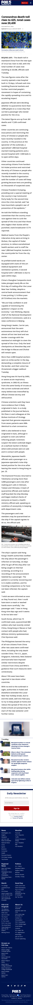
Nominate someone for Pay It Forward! (20, 893)
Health (3, 853)
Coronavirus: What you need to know (12, 50)
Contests (17, 928)
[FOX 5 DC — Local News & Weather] (6, 3)
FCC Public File (19, 930)
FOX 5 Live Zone (6, 923)
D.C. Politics (18, 866)
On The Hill (4, 919)
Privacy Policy (18, 816)
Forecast (17, 833)
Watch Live (24, 3)
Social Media (18, 926)
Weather (18, 830)
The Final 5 (4, 917)
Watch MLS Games (4, 976)
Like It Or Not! (5, 915)
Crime (3, 845)
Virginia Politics (19, 870)
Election (17, 872)
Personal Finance (6, 855)
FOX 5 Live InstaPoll (18, 907)
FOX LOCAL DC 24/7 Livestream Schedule (6, 898)
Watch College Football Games (5, 950)
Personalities (18, 920)
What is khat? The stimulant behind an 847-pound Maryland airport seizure (21, 754)
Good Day (19, 883)
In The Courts (5, 921)
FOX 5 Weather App (19, 843)
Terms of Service (17, 818)
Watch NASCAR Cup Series (5, 957)
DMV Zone (4, 913)
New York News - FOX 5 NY (6, 869)
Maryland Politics (20, 868)
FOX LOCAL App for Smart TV (19, 915)
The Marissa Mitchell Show (5, 909)
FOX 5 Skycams (19, 835)
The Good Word (6, 925)
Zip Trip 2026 (19, 897)
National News (5, 843)
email (24, 985)
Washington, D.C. (6, 833)
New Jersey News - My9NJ (6, 877)
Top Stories (4, 859)
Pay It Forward (19, 890)
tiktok (21, 985)
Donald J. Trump (19, 876)
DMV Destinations (20, 887)
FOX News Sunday (6, 857)
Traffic (17, 837)
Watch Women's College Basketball (6, 968)
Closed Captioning (20, 938)
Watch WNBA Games (5, 972)
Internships (18, 934)
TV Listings (4, 885)
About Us (18, 905)
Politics (18, 864)
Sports (3, 847)
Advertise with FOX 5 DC (20, 911)
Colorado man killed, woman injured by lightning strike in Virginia (21, 780)
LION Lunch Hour (20, 885)
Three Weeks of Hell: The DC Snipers (5, 928)
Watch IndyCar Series (5, 961)
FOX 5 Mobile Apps (20, 924)
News (12, 26)
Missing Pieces (5, 932)
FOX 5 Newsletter (20, 922)
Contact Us (18, 918)
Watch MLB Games (4, 954)
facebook (11, 985)
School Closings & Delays (20, 839)
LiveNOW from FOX (5, 888)
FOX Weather (19, 846)
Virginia (3, 835)
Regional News (4, 865)
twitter (14, 985)
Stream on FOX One (5, 944)
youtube (8, 985)
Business (4, 849)
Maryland (4, 837)
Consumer (4, 851)
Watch (3, 883)
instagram (18, 985)
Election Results (19, 874)
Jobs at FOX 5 (19, 936)
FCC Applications (20, 932)
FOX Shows (4, 891)
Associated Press (5, 26)
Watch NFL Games (6, 947)
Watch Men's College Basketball (6, 965)
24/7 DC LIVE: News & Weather (6, 839)
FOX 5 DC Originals (5, 906)
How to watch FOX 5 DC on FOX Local (6, 894)
